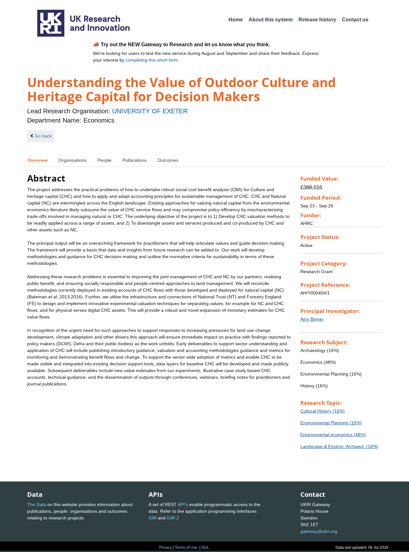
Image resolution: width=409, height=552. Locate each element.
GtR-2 (173, 517)
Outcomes (168, 160)
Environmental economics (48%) (333, 434)
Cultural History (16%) (322, 411)
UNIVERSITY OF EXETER (150, 111)
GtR (153, 517)
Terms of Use (186, 547)
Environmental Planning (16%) (331, 422)
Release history (317, 19)
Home (235, 19)
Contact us (355, 19)
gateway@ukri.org (318, 531)
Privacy (165, 547)
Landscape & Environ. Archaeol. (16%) (339, 446)
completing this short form (152, 60)
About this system (271, 19)
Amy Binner (312, 319)
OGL (205, 547)
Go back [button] (43, 135)
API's (183, 504)
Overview (37, 160)
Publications (134, 160)
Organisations (72, 160)
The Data (36, 504)
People (104, 160)
